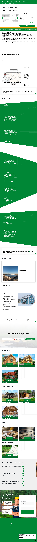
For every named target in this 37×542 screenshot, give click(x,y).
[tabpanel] (18, 273)
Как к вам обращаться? (23, 501)
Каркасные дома (9, 3)
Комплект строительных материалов (8, 57)
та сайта (4, 539)
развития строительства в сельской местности (17, 290)
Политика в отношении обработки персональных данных (11, 540)
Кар (2, 539)
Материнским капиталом (6, 289)
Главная (2, 3)
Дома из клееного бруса (22, 523)
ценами (30, 251)
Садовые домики (21, 525)
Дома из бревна (21, 528)
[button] (27, 26)
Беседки (20, 530)
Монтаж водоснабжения (14, 528)
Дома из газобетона (22, 529)
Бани (19, 524)
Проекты (5, 3)
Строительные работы (5, 59)
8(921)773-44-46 (32, 2)
